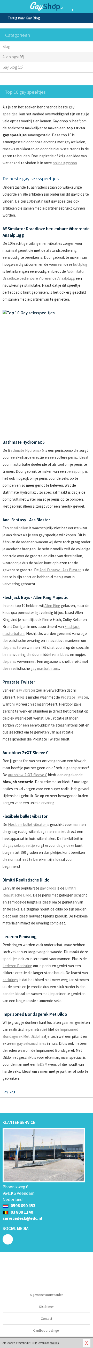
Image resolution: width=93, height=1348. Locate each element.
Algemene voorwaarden (46, 1295)
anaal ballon (19, 527)
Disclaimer (46, 1307)
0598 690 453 (22, 1206)
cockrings (10, 979)
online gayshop (65, 162)
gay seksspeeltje (21, 845)
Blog (6, 46)
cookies (54, 1343)
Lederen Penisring (17, 965)
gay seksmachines (31, 1043)
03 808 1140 (21, 1212)
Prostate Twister (74, 697)
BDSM (42, 1064)
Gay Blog (9, 1092)
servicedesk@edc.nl (22, 1218)
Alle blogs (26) (13, 56)
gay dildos (48, 888)
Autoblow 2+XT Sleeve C (27, 774)
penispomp (75, 471)
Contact (46, 1318)
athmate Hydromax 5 (27, 450)
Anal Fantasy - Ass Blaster (60, 569)
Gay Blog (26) (13, 67)
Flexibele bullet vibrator (27, 824)
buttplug (80, 264)
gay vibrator (25, 690)
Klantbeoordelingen (46, 1330)
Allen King (52, 605)
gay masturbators (45, 668)
